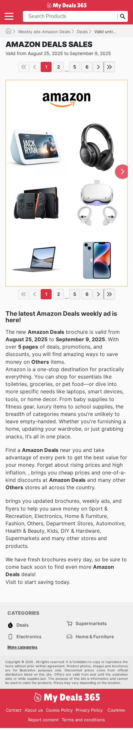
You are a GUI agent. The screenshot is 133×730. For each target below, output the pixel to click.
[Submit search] (123, 16)
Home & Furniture (95, 636)
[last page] (109, 67)
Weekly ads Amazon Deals (44, 31)
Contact (14, 710)
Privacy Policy (89, 710)
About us (34, 710)
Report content (43, 719)
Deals (82, 31)
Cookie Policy (59, 710)
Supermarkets (91, 623)
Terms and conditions (83, 719)
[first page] (23, 67)
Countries (116, 710)
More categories (22, 647)
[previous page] (34, 67)
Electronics (29, 636)
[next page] (98, 67)
